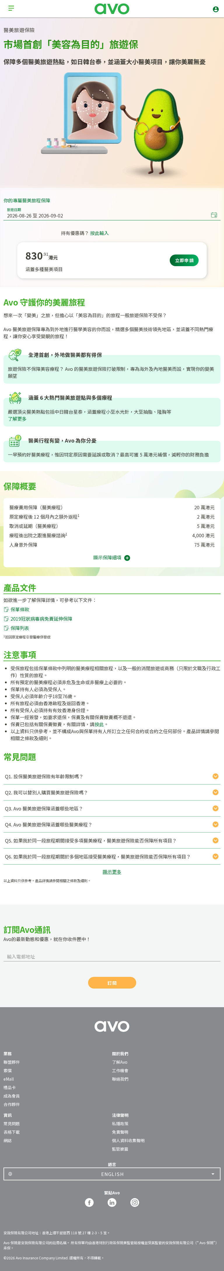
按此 (99, 724)
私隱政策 (120, 1123)
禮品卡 (10, 1087)
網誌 (8, 1140)
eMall (9, 1079)
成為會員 (12, 1096)
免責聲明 (120, 1132)
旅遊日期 (14, 209)
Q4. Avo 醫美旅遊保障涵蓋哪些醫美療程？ (48, 824)
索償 (8, 1070)
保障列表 (19, 627)
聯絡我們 (120, 1079)
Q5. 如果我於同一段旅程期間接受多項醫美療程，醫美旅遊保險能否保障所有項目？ (91, 840)
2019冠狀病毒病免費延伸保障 (41, 618)
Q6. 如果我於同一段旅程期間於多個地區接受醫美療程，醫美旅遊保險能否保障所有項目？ (98, 856)
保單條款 (19, 609)
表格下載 (12, 1132)
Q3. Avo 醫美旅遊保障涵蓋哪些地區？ (44, 808)
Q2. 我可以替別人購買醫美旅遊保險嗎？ (46, 792)
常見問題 (12, 1123)
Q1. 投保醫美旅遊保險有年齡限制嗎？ (44, 776)
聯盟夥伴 (12, 1062)
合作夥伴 (12, 1104)
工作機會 (120, 1070)
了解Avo (119, 1062)
